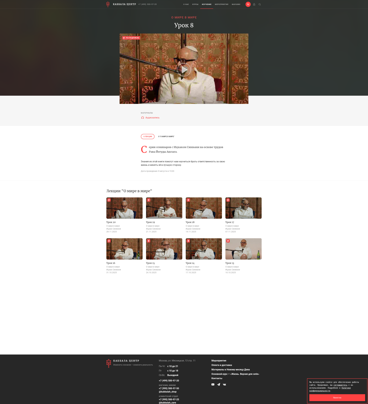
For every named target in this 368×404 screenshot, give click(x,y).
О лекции (147, 137)
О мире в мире (184, 17)
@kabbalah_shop (168, 391)
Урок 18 (190, 222)
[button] (248, 4)
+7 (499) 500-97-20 (147, 4)
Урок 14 (190, 263)
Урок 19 (150, 222)
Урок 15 (150, 263)
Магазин (236, 4)
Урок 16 (110, 263)
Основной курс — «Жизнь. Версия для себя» (235, 374)
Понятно (337, 398)
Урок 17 (229, 222)
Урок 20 (111, 222)
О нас (186, 4)
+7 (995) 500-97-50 (169, 388)
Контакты (216, 378)
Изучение (206, 4)
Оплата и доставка (221, 365)
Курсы (195, 4)
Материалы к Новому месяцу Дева (230, 369)
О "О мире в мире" (166, 137)
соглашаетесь (340, 385)
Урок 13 (229, 263)
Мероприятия (221, 4)
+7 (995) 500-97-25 (169, 399)
